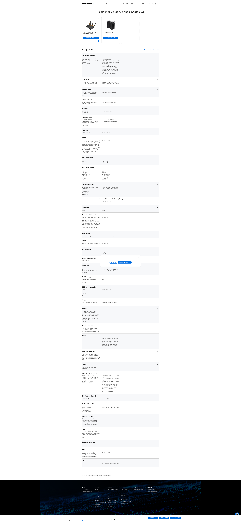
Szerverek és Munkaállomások (100, 502)
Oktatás (109, 493)
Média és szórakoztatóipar (112, 502)
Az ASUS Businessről (85, 489)
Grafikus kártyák (98, 498)
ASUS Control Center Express (126, 501)
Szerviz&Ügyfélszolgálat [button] (128, 3)
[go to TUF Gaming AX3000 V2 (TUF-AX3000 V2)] (91, 25)
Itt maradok (113, 262)
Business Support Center (138, 489)
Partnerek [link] (119, 3)
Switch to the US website (124, 262)
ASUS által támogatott (138, 497)
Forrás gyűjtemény (124, 489)
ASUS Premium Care (138, 494)
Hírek (122, 493)
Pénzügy (109, 504)
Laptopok (96, 489)
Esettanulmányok (124, 491)
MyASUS (122, 497)
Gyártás (109, 498)
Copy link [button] (157, 49)
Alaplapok (96, 494)
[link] (91, 41)
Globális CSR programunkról (87, 491)
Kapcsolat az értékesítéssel (152, 491)
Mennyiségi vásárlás (151, 489)
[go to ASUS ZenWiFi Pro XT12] (110, 25)
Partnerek (84, 494)
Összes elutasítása (164, 517)
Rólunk (83, 1)
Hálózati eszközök (98, 504)
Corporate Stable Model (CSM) (139, 495)
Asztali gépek (97, 491)
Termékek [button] (99, 3)
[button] (153, 3)
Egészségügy (110, 496)
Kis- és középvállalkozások (113, 489)
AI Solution (110, 508)
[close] (138, 257)
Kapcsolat (150, 487)
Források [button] (113, 3)
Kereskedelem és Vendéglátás (113, 494)
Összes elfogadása (175, 517)
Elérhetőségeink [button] (155, 1)
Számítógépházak (98, 496)
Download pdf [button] (147, 49)
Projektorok (97, 500)
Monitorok (96, 493)
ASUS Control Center (124, 499)
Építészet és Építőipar (112, 500)
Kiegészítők (97, 506)
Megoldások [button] (106, 3)
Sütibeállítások (153, 517)
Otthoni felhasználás (146, 3)
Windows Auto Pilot (124, 503)
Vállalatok (110, 491)
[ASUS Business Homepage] (88, 3)
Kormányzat (110, 506)
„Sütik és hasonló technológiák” (78, 520)
